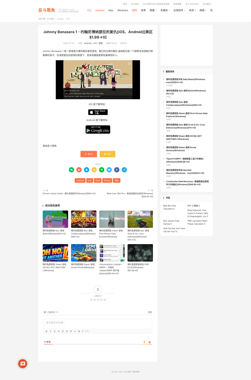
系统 (191, 10)
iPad (98, 180)
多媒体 (164, 10)
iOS (89, 10)
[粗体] (46, 331)
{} (83, 331)
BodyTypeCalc (194, 210)
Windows (122, 10)
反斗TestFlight (192, 4)
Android (100, 10)
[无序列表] (67, 331)
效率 (143, 10)
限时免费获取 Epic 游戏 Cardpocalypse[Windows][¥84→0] (83, 233)
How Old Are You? (171, 228)
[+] (86, 331)
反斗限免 (46, 10)
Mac (111, 10)
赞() (89, 154)
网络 (202, 10)
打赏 (107, 154)
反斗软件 (135, 4)
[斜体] (51, 331)
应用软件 (178, 10)
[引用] (71, 331)
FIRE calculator (195, 221)
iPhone (107, 180)
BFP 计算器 (193, 205)
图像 (152, 10)
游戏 (134, 10)
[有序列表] (63, 331)
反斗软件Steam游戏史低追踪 (156, 4)
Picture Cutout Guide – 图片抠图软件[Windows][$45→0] (69, 193)
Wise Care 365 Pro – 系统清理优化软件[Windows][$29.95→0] (130, 195)
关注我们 (207, 4)
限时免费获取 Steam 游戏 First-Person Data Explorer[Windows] (111, 233)
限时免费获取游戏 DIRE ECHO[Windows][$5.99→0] (138, 267)
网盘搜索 (177, 4)
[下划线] (55, 331)
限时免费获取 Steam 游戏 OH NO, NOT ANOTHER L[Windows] (54, 267)
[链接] (79, 331)
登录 (149, 312)
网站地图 (135, 372)
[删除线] (59, 331)
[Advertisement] (186, 45)
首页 (125, 4)
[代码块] (75, 331)
